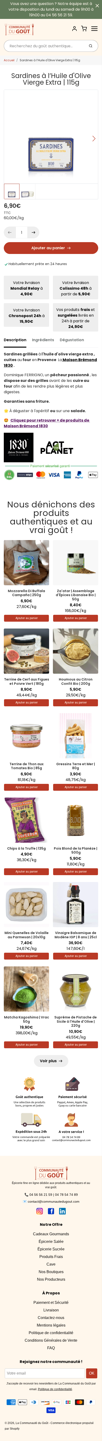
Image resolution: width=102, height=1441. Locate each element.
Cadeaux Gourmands (51, 1234)
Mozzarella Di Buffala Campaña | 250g (26, 593)
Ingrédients (43, 340)
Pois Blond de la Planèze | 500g (75, 850)
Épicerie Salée (51, 1242)
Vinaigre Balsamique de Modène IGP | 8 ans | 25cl (76, 934)
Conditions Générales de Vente (51, 1340)
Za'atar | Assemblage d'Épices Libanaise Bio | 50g (76, 595)
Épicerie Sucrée (51, 1249)
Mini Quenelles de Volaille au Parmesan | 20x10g (27, 934)
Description (15, 340)
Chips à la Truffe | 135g (26, 848)
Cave (51, 1264)
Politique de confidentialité (51, 1333)
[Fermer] (97, 5)
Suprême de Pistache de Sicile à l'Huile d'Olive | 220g (75, 1021)
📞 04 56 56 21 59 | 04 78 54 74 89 (51, 1194)
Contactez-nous (51, 1318)
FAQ (51, 1348)
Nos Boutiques (51, 1272)
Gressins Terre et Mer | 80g (75, 766)
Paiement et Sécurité (51, 1303)
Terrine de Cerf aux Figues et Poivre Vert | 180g (26, 681)
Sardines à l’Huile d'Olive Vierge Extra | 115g (50, 60)
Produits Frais (51, 1257)
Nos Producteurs (51, 1279)
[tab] (18, 341)
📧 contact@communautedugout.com (51, 1201)
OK (91, 1373)
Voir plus (48, 1061)
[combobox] (44, 46)
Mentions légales (51, 1325)
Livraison (51, 1310)
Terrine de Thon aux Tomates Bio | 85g (26, 766)
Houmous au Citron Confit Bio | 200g (76, 681)
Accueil (9, 60)
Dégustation (72, 340)
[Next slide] (94, 138)
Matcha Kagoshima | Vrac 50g (26, 1019)
